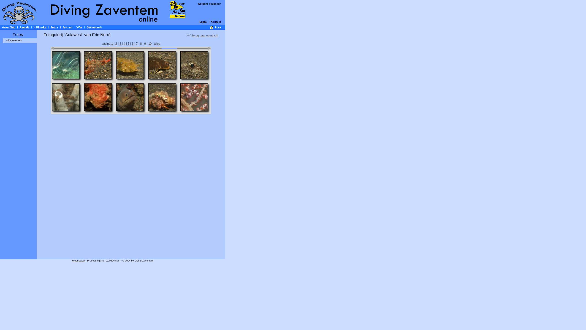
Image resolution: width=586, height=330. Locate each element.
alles (157, 43)
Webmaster (78, 260)
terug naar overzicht (205, 35)
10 (150, 43)
